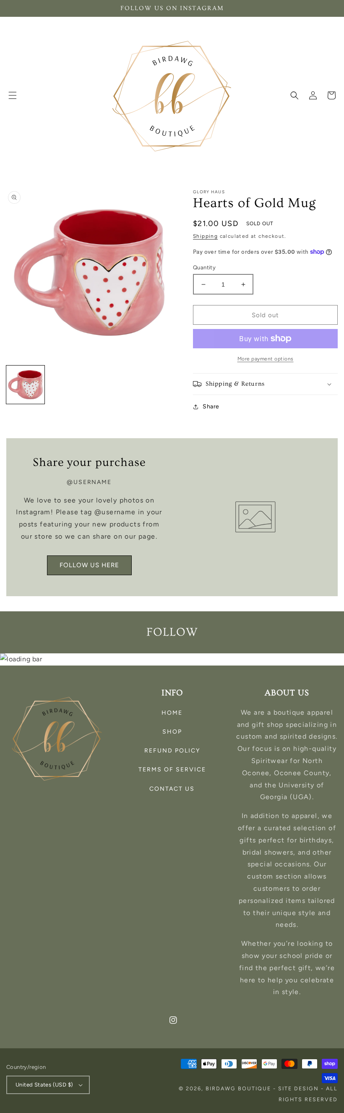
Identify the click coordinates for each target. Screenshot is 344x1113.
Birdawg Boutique (239, 1088)
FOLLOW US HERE (89, 565)
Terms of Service (172, 769)
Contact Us (172, 788)
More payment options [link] (265, 359)
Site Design (298, 1088)
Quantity (204, 267)
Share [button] (211, 406)
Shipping (205, 236)
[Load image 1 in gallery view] (25, 385)
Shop (172, 731)
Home (172, 712)
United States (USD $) (44, 1084)
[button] (12, 95)
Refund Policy (172, 750)
